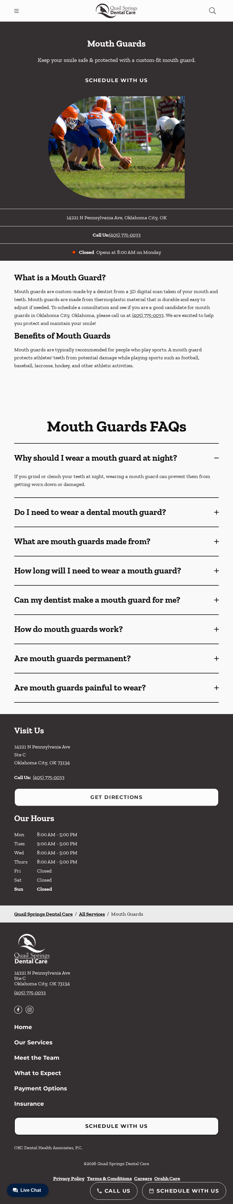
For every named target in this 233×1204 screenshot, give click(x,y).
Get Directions (116, 797)
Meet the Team (36, 1057)
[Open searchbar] (212, 11)
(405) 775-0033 (125, 235)
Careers (143, 1178)
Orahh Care (167, 1178)
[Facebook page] (18, 1010)
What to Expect (37, 1073)
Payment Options (40, 1088)
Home (23, 1027)
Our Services (33, 1042)
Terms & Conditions (109, 1178)
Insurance (29, 1103)
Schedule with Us (116, 80)
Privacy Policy (69, 1178)
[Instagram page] (30, 1010)
